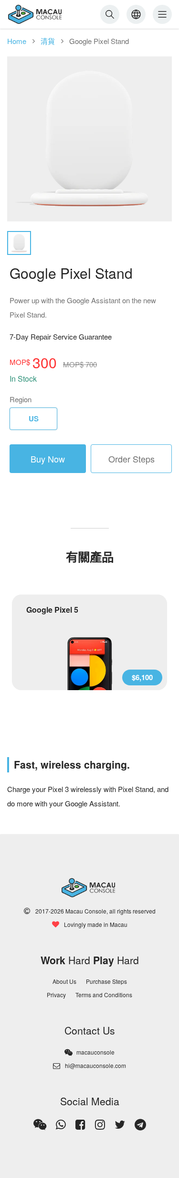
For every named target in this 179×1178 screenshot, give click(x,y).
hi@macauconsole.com (95, 1065)
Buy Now (48, 458)
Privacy (56, 995)
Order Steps (131, 458)
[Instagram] (100, 1124)
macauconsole (95, 1052)
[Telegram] (140, 1124)
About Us (64, 981)
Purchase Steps (106, 981)
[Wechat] (39, 1124)
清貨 (48, 41)
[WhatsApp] (61, 1124)
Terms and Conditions (103, 995)
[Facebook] (80, 1124)
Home (16, 41)
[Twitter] (120, 1124)
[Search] (109, 14)
